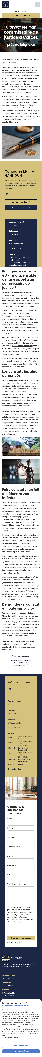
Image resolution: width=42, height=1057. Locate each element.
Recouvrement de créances (21, 660)
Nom (9, 819)
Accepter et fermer (22, 1051)
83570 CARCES (16, 246)
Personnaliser (22, 1046)
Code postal (11, 865)
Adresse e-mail (13, 847)
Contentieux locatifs (21, 665)
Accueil (16, 60)
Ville (9, 875)
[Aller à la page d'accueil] (5, 4)
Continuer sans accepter (10, 1037)
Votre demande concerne (17, 884)
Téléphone (11, 837)
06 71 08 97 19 (14, 225)
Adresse (10, 856)
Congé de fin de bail (21, 663)
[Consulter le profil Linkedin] (7, 194)
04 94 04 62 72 (21, 12)
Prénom (10, 828)
